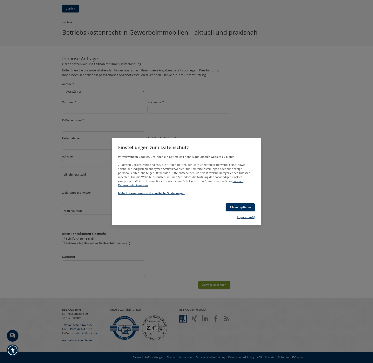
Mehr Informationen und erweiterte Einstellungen (151, 193)
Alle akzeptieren (240, 207)
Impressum (244, 217)
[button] (12, 350)
